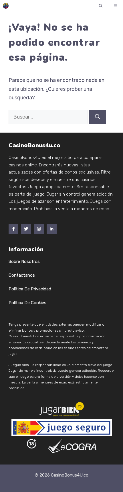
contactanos (22, 275)
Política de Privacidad (30, 289)
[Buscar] (97, 117)
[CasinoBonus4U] (6, 5)
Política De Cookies (27, 302)
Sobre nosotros (24, 261)
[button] (100, 5)
